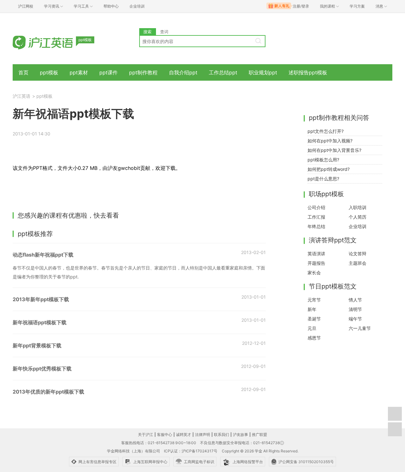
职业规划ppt (263, 72)
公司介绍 (316, 207)
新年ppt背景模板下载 (37, 345)
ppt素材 (79, 72)
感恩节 (314, 337)
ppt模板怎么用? (323, 159)
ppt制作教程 (143, 72)
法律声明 (202, 434)
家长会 (314, 272)
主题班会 (357, 263)
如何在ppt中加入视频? (330, 140)
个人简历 (357, 217)
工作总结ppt (223, 72)
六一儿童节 (360, 328)
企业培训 (137, 6)
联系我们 (221, 434)
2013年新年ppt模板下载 (41, 299)
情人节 (355, 299)
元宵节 (314, 299)
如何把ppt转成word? (329, 169)
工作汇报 (316, 217)
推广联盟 (259, 434)
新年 (312, 309)
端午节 (355, 318)
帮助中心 (111, 6)
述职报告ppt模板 (308, 72)
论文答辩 (357, 253)
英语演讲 (316, 253)
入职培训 (357, 207)
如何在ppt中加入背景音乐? (334, 150)
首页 (23, 72)
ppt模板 (49, 72)
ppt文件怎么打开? (326, 131)
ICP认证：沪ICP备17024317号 (190, 451)
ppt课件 (108, 72)
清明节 (355, 309)
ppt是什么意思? (323, 178)
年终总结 (316, 226)
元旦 (312, 328)
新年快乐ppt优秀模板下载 (42, 368)
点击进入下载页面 (55, 193)
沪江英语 (21, 96)
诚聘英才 (183, 434)
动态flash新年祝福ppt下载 (43, 255)
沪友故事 (240, 434)
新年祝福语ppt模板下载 (39, 322)
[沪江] (52, 42)
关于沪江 (145, 434)
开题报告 (316, 263)
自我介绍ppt (183, 72)
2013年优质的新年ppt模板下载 (48, 391)
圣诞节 (314, 318)
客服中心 (164, 434)
